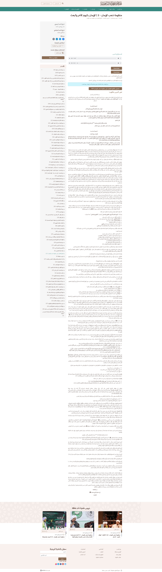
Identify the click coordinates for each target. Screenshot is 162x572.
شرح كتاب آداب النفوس (59, 159)
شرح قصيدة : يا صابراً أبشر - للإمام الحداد (55, 167)
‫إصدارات (93, 9)
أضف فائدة (59, 53)
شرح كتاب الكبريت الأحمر (58, 245)
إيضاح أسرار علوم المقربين (58, 234)
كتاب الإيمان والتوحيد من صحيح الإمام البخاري (54, 109)
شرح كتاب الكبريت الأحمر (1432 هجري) (55, 151)
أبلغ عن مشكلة (118, 552)
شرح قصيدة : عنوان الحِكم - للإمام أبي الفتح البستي (53, 170)
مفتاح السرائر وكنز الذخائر (58, 83)
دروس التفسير (60, 75)
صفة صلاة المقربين (59, 251)
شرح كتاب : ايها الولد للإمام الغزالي (57, 162)
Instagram (56, 564)
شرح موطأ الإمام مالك (59, 128)
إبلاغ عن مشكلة (53, 58)
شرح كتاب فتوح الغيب (59, 264)
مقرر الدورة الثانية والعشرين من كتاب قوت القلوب (54, 81)
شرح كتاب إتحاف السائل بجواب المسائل (55, 281)
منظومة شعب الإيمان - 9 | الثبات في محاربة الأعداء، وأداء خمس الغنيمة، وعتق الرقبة (81, 536)
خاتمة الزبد (61, 203)
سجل (62, 559)
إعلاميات (85, 9)
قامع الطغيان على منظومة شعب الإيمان (94, 18)
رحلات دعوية (112, 9)
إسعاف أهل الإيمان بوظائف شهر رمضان (55, 237)
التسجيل (57, 3)
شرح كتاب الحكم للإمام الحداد (57, 156)
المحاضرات (83, 549)
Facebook (61, 564)
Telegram (58, 564)
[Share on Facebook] (63, 39)
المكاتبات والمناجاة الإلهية (58, 276)
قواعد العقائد (60, 115)
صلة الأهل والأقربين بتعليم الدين (57, 289)
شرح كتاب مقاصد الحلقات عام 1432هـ (55, 131)
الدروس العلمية (106, 18)
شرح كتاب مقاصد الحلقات (58, 134)
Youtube (63, 564)
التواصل (67, 9)
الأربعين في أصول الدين (59, 248)
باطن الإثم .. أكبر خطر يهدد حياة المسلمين (55, 214)
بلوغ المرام (61, 212)
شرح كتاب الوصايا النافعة (58, 145)
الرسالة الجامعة (60, 262)
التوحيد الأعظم (60, 226)
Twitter (65, 564)
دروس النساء (60, 195)
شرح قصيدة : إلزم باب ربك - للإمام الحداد (55, 173)
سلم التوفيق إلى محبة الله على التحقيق (56, 284)
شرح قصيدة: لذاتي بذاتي (58, 270)
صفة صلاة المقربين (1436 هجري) (56, 126)
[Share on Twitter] (60, 39)
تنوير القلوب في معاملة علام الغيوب (56, 267)
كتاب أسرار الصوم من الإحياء (58, 112)
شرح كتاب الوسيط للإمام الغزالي (57, 148)
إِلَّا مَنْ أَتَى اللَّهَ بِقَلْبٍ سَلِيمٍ (110, 356)
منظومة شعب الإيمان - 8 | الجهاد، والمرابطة (53, 537)
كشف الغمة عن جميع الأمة (58, 298)
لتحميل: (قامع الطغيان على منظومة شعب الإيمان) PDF (105, 89)
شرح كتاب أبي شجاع (59, 70)
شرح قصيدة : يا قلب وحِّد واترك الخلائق (55, 287)
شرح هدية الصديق (59, 242)
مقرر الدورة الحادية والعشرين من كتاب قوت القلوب (53, 78)
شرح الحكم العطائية (59, 181)
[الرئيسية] (111, 3)
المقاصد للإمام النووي (59, 223)
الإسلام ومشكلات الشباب (58, 228)
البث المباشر (82, 554)
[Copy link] (54, 39)
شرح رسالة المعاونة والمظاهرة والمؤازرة (55, 303)
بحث (62, 3)
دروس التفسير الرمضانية (58, 198)
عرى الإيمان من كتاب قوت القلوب (57, 123)
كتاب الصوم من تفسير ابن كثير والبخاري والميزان (54, 106)
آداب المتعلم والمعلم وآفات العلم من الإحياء (55, 259)
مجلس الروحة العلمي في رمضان (57, 103)
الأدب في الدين (60, 231)
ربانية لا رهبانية (60, 192)
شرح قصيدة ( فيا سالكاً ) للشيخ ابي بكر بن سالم (54, 309)
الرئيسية (120, 18)
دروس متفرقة (60, 256)
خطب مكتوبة (118, 557)
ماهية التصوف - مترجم (59, 89)
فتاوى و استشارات (75, 9)
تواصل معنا (118, 554)
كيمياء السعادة (60, 92)
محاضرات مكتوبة (99, 557)
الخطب (101, 552)
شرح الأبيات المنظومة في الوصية (57, 184)
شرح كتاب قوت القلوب (59, 137)
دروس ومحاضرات (103, 9)
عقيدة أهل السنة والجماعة (58, 120)
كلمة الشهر (101, 549)
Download (116, 68)
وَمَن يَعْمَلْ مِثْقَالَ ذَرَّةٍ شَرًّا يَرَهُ (100, 381)
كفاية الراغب (61, 95)
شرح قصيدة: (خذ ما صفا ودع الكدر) (56, 295)
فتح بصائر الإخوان (60, 117)
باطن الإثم (61, 217)
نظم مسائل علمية (60, 273)
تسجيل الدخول (46, 3)
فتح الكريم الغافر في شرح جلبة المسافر (56, 292)
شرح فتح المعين (60, 176)
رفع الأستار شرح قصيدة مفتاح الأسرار (56, 306)
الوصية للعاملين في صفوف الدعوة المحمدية (55, 220)
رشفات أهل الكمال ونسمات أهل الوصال (55, 187)
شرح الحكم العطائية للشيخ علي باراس (56, 178)
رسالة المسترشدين (59, 189)
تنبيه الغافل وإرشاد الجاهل (58, 278)
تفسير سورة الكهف (59, 206)
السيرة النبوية (60, 72)
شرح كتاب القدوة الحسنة (58, 153)
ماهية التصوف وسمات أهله (58, 86)
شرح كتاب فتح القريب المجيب (57, 140)
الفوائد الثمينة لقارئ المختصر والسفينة (56, 239)
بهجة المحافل (60, 209)
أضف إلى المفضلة (57, 46)
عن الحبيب (119, 9)
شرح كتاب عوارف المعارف (58, 142)
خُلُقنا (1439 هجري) (59, 201)
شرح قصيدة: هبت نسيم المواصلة (56, 165)
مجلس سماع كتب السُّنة (58, 300)
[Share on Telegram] (57, 39)
